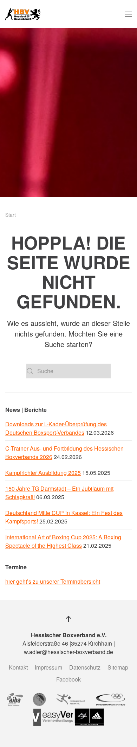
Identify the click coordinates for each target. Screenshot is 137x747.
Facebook (68, 679)
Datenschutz (84, 667)
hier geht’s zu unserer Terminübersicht (52, 581)
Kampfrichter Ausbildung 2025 (43, 473)
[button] (128, 14)
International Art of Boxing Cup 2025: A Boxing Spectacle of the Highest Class (63, 541)
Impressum (48, 667)
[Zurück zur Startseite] (22, 14)
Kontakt (18, 667)
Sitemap (117, 667)
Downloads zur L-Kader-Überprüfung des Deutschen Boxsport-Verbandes (56, 428)
